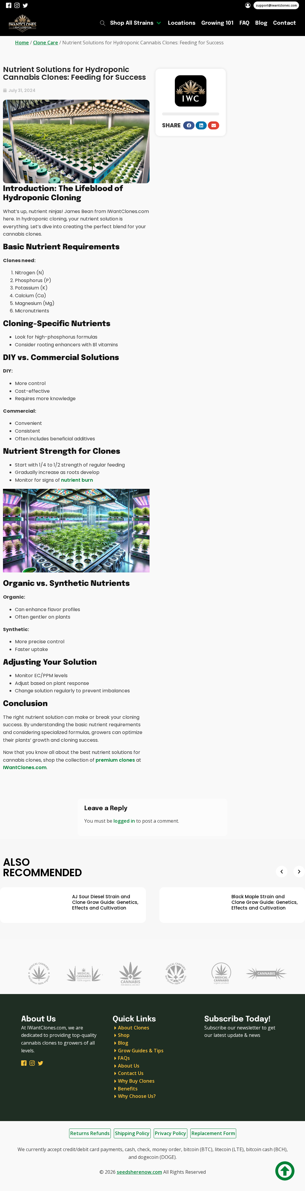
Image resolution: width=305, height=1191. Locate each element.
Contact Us (131, 1073)
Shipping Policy (132, 1133)
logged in (124, 821)
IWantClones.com (24, 767)
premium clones (115, 760)
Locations (181, 23)
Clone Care (45, 42)
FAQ (244, 23)
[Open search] (102, 23)
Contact (284, 23)
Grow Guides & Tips (141, 1050)
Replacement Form (213, 1133)
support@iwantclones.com (276, 5)
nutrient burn (77, 480)
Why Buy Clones (136, 1081)
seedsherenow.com (139, 1172)
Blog (261, 23)
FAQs (124, 1058)
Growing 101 (217, 23)
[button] (188, 125)
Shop (124, 1035)
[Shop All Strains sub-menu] (160, 23)
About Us (128, 1065)
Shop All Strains (131, 23)
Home (22, 42)
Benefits (128, 1088)
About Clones (133, 1027)
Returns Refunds (90, 1133)
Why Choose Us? (137, 1096)
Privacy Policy (170, 1133)
